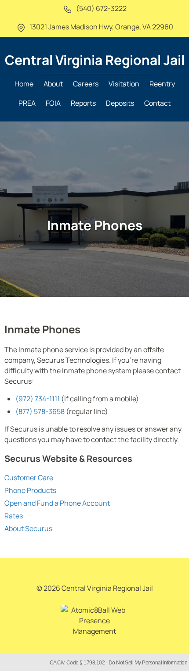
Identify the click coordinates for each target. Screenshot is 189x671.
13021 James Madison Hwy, (100, 27)
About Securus (28, 528)
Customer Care (28, 477)
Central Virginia (95, 60)
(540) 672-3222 (101, 8)
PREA (27, 103)
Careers (85, 84)
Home (24, 84)
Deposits (120, 103)
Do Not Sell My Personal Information (148, 663)
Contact (157, 103)
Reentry (162, 84)
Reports (83, 103)
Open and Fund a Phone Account (57, 503)
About (53, 84)
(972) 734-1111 (37, 398)
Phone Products (30, 490)
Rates (13, 516)
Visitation (124, 84)
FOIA (53, 103)
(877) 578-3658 (40, 411)
